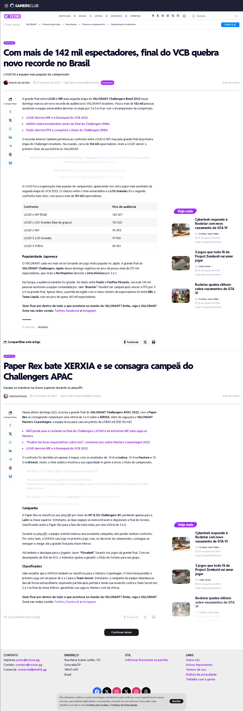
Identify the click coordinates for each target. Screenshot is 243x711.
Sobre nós (193, 660)
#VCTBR (92, 162)
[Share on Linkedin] (10, 137)
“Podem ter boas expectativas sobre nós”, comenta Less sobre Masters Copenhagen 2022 (88, 442)
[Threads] (168, 16)
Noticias (9, 42)
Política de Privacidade (124, 705)
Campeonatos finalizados (123, 24)
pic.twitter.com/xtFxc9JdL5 (104, 497)
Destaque (107, 82)
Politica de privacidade (201, 674)
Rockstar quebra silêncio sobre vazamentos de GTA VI (214, 289)
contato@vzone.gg (28, 665)
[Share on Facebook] (10, 111)
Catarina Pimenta (18, 396)
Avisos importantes (199, 665)
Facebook (72, 311)
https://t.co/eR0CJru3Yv (80, 170)
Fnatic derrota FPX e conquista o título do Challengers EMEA (67, 130)
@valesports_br (107, 162)
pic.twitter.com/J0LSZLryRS (110, 170)
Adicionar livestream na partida (146, 660)
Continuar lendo (121, 632)
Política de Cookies (98, 705)
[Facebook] (153, 16)
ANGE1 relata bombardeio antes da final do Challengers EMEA (68, 124)
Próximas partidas (51, 24)
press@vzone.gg (27, 660)
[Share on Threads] (10, 154)
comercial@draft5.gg (32, 670)
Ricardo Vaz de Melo (19, 82)
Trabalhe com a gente (200, 679)
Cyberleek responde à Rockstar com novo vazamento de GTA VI (211, 223)
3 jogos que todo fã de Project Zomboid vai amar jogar (214, 256)
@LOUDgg (107, 158)
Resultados (71, 24)
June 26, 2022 (114, 177)
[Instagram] (163, 16)
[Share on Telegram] (10, 146)
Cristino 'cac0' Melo (209, 233)
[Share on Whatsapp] (10, 129)
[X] (158, 16)
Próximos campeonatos (93, 24)
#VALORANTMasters (52, 497)
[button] (176, 701)
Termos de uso (196, 670)
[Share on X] (10, 120)
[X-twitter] (106, 691)
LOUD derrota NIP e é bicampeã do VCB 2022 (57, 118)
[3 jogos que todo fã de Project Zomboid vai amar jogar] (181, 263)
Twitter (59, 311)
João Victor (205, 266)
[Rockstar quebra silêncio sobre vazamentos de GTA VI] (181, 296)
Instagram (89, 311)
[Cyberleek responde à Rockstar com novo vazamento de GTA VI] (181, 230)
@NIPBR (121, 158)
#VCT (41, 471)
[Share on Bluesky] (10, 163)
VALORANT (31, 24)
